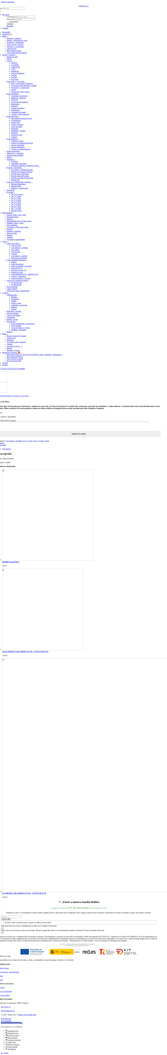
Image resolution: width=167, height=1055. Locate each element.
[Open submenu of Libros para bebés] (20, 244)
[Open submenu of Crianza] (9, 293)
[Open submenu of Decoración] (16, 322)
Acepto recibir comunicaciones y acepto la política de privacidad (28, 922)
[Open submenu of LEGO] (13, 61)
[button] (12, 1023)
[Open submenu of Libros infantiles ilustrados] (26, 260)
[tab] (81, 449)
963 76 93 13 (5, 1007)
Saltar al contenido (7, 2)
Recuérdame (13, 22)
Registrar (10, 26)
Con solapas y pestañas (13, 441)
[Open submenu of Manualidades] (13, 213)
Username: (10, 17)
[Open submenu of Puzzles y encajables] (22, 168)
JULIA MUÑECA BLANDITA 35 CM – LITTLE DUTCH (25, 652)
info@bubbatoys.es (8, 1011)
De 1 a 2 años (28, 441)
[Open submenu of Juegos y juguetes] (16, 55)
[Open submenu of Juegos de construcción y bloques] (31, 182)
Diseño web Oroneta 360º (27, 1015)
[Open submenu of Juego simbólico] (19, 94)
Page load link (6, 1019)
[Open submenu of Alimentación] (17, 295)
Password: (10, 19)
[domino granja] (47, 560)
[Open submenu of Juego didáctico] (19, 139)
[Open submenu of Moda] (7, 334)
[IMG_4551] (42, 650)
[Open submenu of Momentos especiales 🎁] (21, 353)
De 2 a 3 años (39, 441)
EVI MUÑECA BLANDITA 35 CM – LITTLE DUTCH (24, 893)
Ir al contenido (6, 1021)
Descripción (6, 449)
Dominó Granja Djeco (10, 562)
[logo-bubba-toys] (83, 6)
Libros (47, 441)
